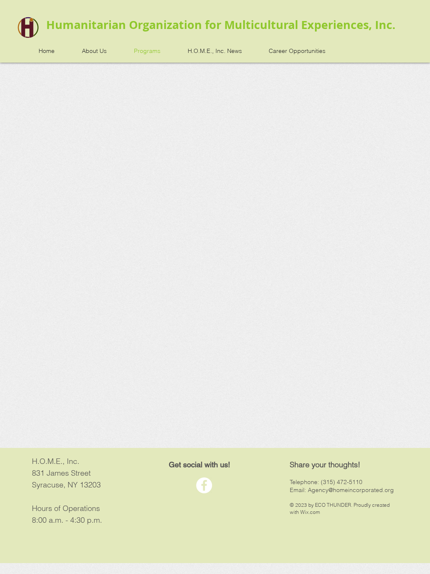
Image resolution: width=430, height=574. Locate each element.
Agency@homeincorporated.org (351, 490)
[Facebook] (204, 485)
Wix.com (310, 512)
